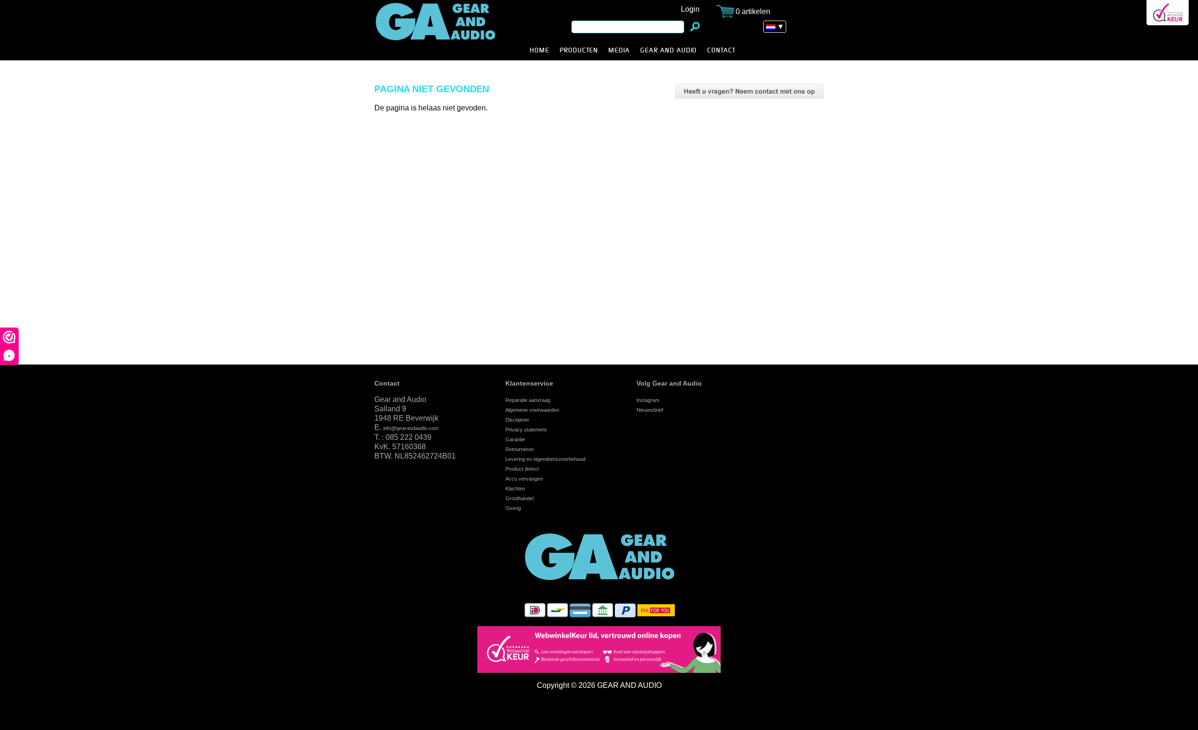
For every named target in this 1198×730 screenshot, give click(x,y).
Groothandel (519, 498)
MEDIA (619, 50)
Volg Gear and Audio (669, 383)
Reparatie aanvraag (527, 400)
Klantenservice (529, 383)
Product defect (522, 469)
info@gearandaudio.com (410, 428)
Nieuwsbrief (649, 410)
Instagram (647, 400)
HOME (539, 50)
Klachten (515, 488)
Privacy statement (526, 429)
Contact (387, 383)
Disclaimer (517, 420)
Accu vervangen (524, 479)
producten (579, 50)
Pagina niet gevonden (450, 30)
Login (690, 9)
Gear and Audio (668, 50)
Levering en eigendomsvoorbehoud (545, 459)
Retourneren (519, 449)
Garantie (515, 439)
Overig (513, 508)
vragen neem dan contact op (749, 91)
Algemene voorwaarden (532, 410)
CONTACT (721, 50)
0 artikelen (753, 11)
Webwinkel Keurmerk (1168, 12)
